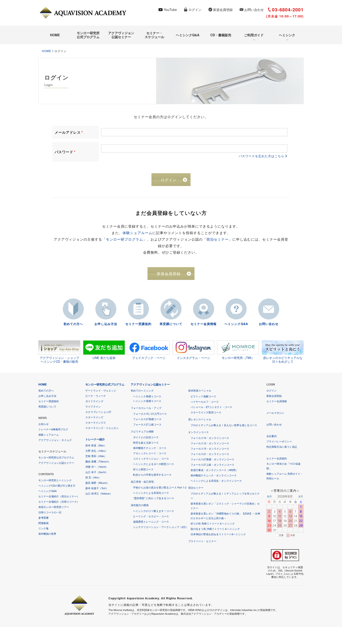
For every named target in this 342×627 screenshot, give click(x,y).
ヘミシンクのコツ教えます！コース (153, 511)
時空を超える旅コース (146, 442)
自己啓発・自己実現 (142, 481)
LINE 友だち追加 (104, 357)
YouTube (170, 9)
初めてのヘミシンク (142, 390)
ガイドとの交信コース (146, 437)
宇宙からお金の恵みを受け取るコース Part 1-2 (159, 487)
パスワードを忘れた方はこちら (261, 156)
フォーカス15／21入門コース (150, 413)
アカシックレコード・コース (149, 453)
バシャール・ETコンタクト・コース (211, 407)
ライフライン (93, 406)
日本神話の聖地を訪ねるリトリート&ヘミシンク (218, 534)
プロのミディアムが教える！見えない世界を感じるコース (224, 425)
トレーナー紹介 (95, 439)
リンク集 (43, 528)
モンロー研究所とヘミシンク (55, 480)
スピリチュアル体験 (142, 431)
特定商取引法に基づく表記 (281, 446)
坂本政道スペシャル (199, 390)
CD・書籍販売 (220, 35)
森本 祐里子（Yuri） (96, 488)
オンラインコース (198, 432)
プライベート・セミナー (202, 541)
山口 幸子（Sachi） (96, 472)
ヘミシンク (287, 35)
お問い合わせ (254, 9)
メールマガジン (275, 413)
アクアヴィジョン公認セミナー (121, 34)
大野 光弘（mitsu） (96, 450)
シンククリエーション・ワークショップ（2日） (160, 527)
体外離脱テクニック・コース (149, 448)
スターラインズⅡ (95, 422)
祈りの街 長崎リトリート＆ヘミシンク (213, 523)
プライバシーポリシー (279, 441)
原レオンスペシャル (199, 419)
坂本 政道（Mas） (95, 445)
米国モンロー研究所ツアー (53, 507)
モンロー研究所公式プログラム (88, 34)
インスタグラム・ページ (193, 357)
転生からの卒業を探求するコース (152, 474)
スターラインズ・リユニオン (102, 428)
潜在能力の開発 (140, 505)
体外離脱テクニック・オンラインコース (214, 475)
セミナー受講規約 (138, 324)
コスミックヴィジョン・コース (151, 458)
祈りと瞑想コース (143, 469)
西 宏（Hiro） (93, 477)
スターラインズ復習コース (206, 412)
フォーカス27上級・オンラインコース (212, 464)
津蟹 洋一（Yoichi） (96, 466)
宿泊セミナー (217, 239)
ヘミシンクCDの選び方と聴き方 (56, 485)
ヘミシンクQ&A (187, 35)
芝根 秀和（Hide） (96, 456)
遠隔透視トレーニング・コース (151, 521)
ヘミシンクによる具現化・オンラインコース (216, 480)
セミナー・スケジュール (154, 34)
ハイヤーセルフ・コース (205, 401)
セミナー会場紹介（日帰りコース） (58, 501)
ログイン (194, 9)
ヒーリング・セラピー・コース (151, 516)
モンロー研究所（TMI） (238, 357)
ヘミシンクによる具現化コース (151, 492)
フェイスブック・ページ (148, 357)
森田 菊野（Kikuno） (97, 482)
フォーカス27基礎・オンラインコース (212, 459)
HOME (55, 35)
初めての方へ (73, 324)
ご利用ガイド (254, 35)
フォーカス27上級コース (147, 424)
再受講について (171, 324)
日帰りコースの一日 (49, 512)
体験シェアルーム (137, 232)
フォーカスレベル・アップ (146, 408)
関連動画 (43, 523)
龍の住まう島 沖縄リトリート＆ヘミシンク (215, 529)
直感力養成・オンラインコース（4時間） (214, 470)
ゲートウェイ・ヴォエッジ (100, 390)
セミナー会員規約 (276, 458)
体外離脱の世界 (47, 533)
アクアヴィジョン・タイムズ (55, 440)
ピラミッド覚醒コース (203, 396)
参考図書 (43, 517)
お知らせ (43, 424)
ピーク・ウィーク (95, 396)
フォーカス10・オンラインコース (210, 438)
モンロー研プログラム (124, 239)
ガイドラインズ (94, 401)
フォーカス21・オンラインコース (210, 454)
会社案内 (271, 436)
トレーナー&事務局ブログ (53, 429)
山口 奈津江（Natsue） (98, 493)
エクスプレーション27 (98, 412)
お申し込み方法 (105, 324)
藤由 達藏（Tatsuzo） (98, 461)
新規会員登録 (223, 9)
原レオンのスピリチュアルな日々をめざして (282, 359)
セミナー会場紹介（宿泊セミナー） (58, 496)
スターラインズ (94, 417)
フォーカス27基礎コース (147, 419)
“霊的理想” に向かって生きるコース (153, 498)
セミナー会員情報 (204, 324)
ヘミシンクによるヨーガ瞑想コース (153, 464)
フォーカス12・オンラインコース (210, 443)
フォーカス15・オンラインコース (210, 448)
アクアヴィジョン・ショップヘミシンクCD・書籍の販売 (59, 359)
